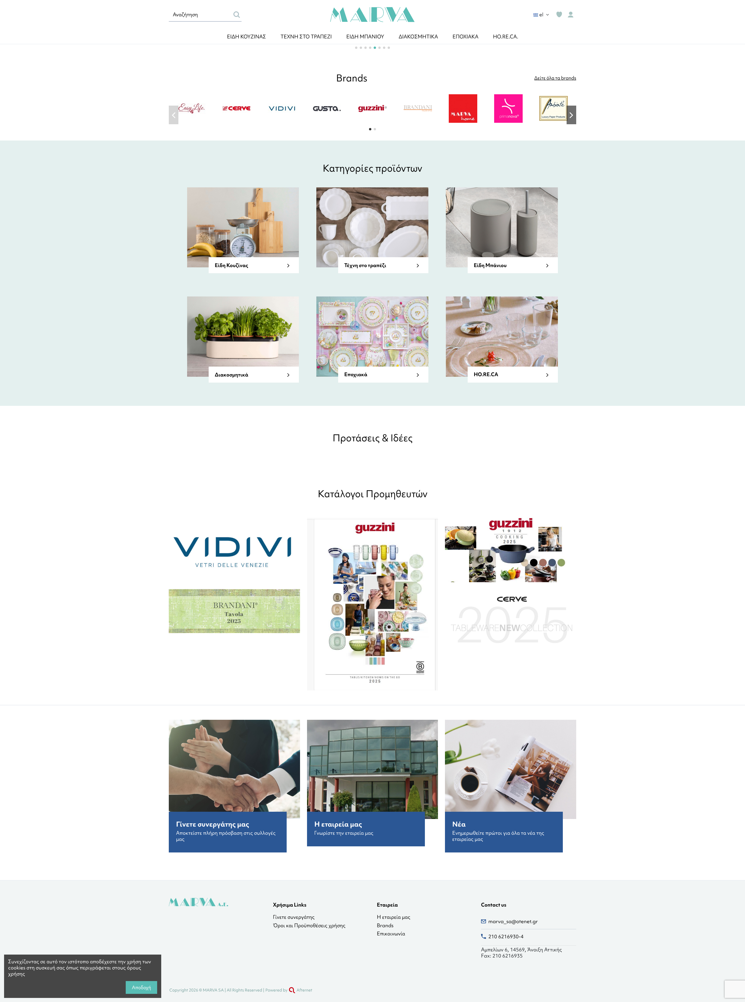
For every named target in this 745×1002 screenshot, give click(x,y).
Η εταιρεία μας (393, 917)
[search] (237, 15)
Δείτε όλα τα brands (555, 78)
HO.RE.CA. (505, 36)
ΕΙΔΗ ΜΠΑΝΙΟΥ (365, 36)
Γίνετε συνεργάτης (294, 917)
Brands (385, 926)
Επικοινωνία (391, 934)
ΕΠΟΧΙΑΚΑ (465, 36)
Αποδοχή (141, 987)
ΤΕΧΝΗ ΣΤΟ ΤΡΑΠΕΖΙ (306, 36)
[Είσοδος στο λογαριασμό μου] (570, 15)
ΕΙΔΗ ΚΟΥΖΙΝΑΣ (246, 36)
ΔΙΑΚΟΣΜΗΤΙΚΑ (418, 36)
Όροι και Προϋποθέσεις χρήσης (309, 926)
